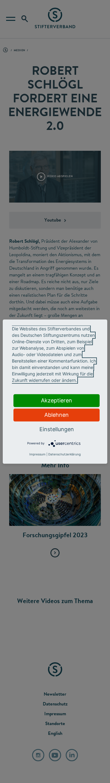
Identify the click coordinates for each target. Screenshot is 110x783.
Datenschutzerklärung (64, 454)
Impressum (37, 454)
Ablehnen (56, 415)
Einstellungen (56, 429)
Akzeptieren (56, 400)
